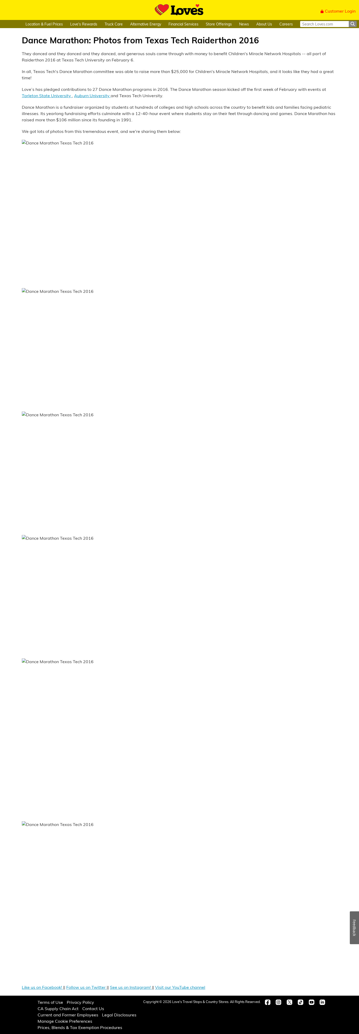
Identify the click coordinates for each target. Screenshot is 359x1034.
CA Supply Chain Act (58, 1008)
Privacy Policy (80, 1002)
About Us (264, 24)
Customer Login (340, 11)
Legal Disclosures (119, 1014)
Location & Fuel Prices (44, 24)
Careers (286, 24)
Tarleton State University (47, 95)
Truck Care (114, 24)
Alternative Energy (145, 24)
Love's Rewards (83, 24)
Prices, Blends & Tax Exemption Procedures (80, 1027)
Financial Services (183, 24)
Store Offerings (219, 24)
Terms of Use (50, 1002)
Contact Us (93, 1008)
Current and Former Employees (68, 1014)
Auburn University (92, 95)
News (244, 24)
